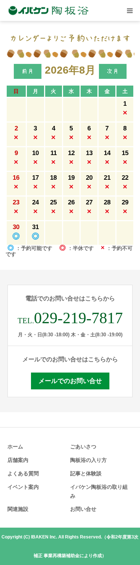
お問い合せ (83, 509)
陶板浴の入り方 (88, 460)
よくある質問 (23, 473)
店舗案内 (17, 460)
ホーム (15, 447)
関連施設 (17, 509)
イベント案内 (23, 487)
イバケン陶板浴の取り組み (99, 491)
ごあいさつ (83, 447)
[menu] (129, 10)
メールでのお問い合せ (70, 381)
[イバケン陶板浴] (48, 10)
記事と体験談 (86, 473)
